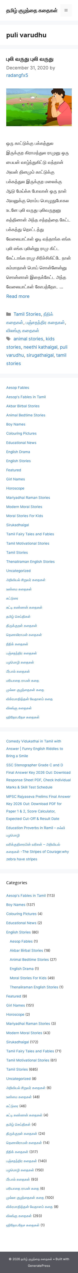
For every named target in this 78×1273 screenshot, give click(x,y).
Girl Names (15, 479)
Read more (18, 296)
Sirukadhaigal (17, 525)
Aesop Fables (17, 388)
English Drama (18, 452)
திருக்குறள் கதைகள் (21, 626)
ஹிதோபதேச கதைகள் (23, 717)
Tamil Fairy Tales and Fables (30, 534)
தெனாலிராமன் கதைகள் (24, 635)
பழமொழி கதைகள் (20, 662)
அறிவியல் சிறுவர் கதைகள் (26, 580)
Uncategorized (18, 571)
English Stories (18, 461)
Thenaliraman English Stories (30, 562)
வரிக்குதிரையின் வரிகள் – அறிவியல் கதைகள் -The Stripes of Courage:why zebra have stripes (37, 851)
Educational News (21, 443)
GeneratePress (39, 1266)
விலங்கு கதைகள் (22, 330)
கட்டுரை (12, 598)
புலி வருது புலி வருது (29, 58)
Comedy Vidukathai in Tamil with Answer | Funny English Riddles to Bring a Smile (34, 748)
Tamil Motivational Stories (27, 543)
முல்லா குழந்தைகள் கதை (25, 690)
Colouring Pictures (21, 433)
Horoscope (15, 488)
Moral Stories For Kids (24, 516)
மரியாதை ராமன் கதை (22, 680)
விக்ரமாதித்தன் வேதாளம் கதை (29, 699)
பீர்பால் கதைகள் (18, 671)
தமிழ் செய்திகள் (18, 616)
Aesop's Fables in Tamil (26, 397)
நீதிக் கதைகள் (17, 644)
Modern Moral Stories (24, 507)
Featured (13, 470)
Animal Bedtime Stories (25, 415)
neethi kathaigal (40, 347)
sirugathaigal (40, 355)
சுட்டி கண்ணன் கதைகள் (24, 607)
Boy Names (15, 424)
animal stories (28, 338)
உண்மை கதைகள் (19, 589)
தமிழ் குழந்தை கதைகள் (32, 10)
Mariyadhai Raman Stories (28, 498)
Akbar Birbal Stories (23, 406)
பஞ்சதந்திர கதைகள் (45, 322)
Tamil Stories (27, 314)
